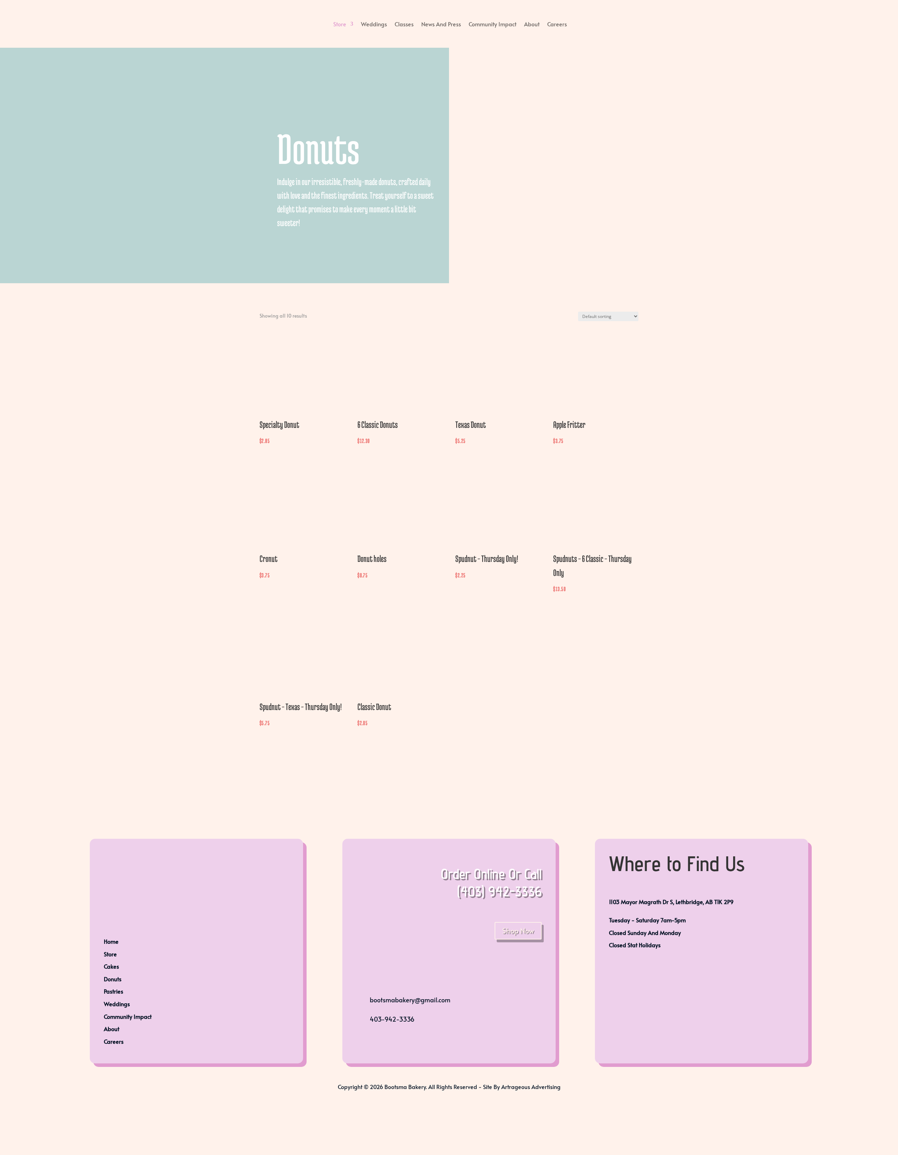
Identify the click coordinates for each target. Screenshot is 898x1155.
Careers (557, 24)
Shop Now (518, 931)
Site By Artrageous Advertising (522, 1086)
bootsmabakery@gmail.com (410, 999)
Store (339, 24)
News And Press (441, 24)
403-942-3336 (392, 1019)
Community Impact (492, 24)
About (532, 24)
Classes (404, 24)
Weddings (374, 24)
